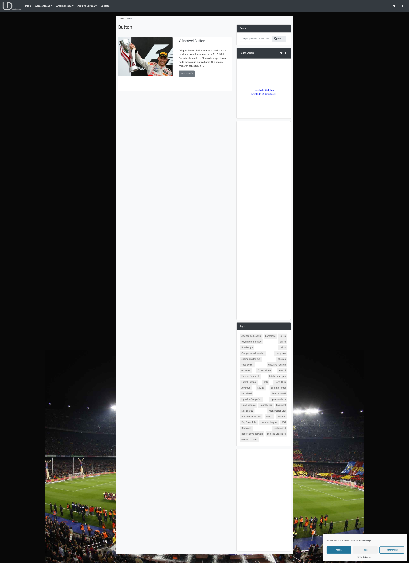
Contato (105, 6)
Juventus (245, 388)
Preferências (392, 550)
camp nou (281, 353)
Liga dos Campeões (251, 399)
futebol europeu (277, 376)
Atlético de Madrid (251, 336)
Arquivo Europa (86, 6)
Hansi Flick (280, 382)
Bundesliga (247, 347)
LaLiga (260, 388)
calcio (283, 347)
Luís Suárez (247, 411)
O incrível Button (192, 41)
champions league (250, 359)
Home (122, 19)
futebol (282, 370)
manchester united (251, 416)
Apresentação (42, 6)
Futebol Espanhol (250, 376)
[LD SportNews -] (12, 6)
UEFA (254, 439)
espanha (245, 370)
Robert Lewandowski (252, 434)
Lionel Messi (265, 405)
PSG (284, 422)
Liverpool (281, 405)
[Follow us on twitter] (394, 6)
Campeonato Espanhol (253, 353)
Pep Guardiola (248, 422)
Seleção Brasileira (276, 434)
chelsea (282, 359)
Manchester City (277, 411)
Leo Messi (246, 393)
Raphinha (246, 428)
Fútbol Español (248, 382)
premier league (269, 422)
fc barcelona (264, 370)
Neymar (282, 416)
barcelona (270, 336)
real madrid (280, 428)
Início (28, 6)
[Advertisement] (263, 172)
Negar (365, 550)
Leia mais (186, 73)
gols (266, 382)
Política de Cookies (364, 557)
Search (280, 38)
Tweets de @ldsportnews (263, 94)
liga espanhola (278, 399)
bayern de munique (251, 342)
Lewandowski (279, 393)
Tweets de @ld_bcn (264, 90)
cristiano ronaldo (277, 365)
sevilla (244, 439)
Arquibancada (64, 6)
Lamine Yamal (278, 388)
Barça (283, 336)
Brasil (283, 342)
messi (269, 416)
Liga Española (248, 405)
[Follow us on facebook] (402, 6)
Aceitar (339, 550)
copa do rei (247, 365)
